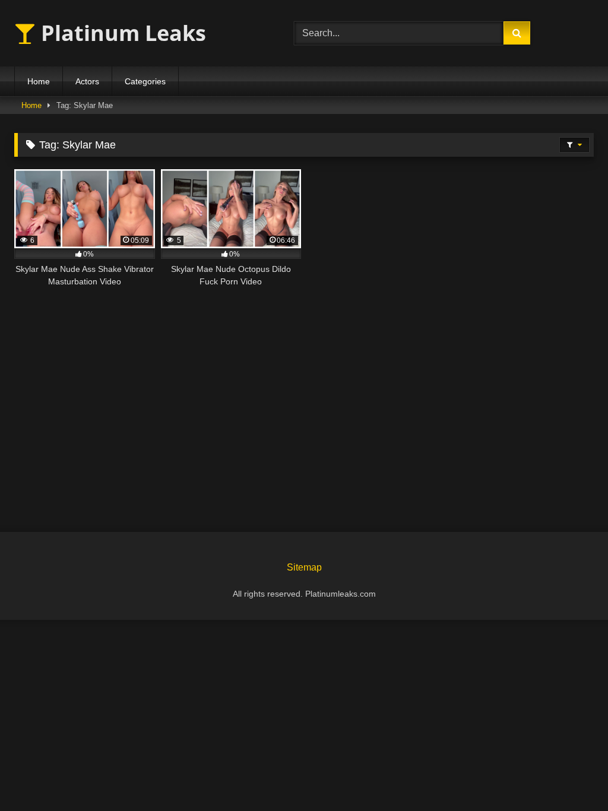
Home (38, 81)
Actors (87, 81)
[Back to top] (571, 775)
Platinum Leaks (121, 32)
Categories (145, 81)
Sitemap (304, 567)
